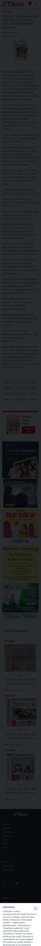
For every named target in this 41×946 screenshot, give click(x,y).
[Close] (35, 908)
